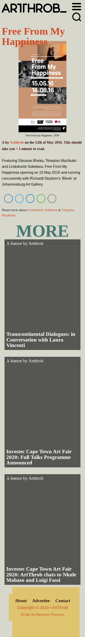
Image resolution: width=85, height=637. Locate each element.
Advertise (41, 600)
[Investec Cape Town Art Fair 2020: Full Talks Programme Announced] (42, 412)
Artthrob (17, 142)
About (21, 600)
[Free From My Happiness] (42, 87)
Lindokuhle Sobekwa (43, 210)
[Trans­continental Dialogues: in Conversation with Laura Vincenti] (42, 294)
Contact (62, 600)
